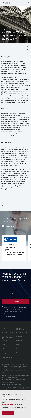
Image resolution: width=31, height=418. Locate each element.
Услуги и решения (7, 332)
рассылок (19, 309)
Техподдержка (6, 353)
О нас (10, 9)
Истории (16, 9)
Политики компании (22, 353)
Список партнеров (22, 332)
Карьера (19, 340)
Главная (4, 9)
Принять (8, 413)
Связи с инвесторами (6, 345)
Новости (19, 349)
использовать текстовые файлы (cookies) (12, 404)
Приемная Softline (7, 357)
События (4, 349)
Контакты (19, 336)
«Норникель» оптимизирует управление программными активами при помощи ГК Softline (14, 249)
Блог (17, 345)
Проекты (4, 340)
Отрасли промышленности (7, 337)
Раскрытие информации (20, 328)
